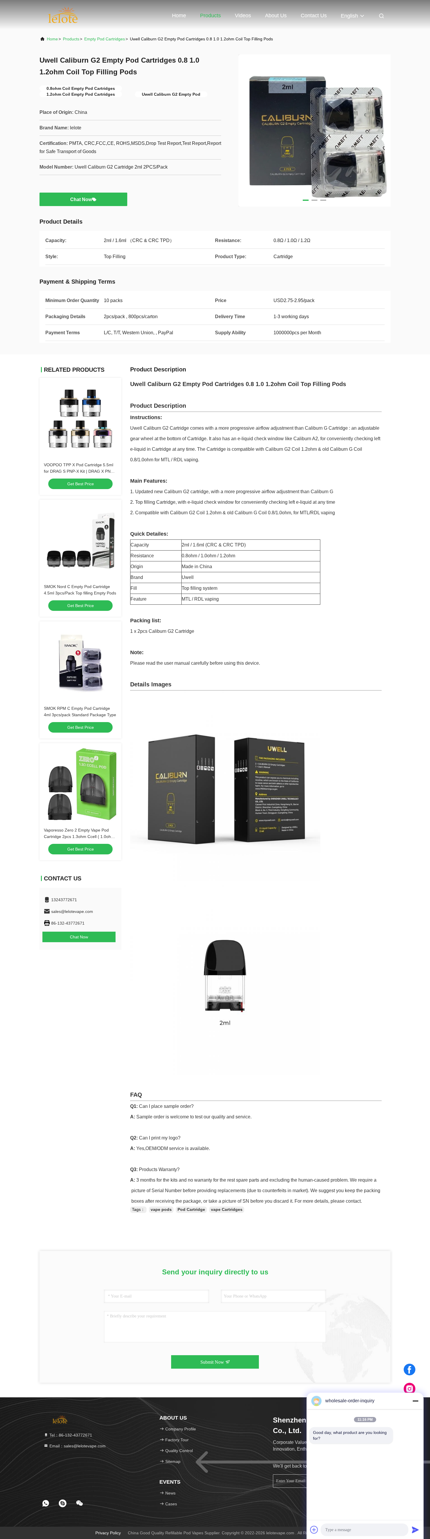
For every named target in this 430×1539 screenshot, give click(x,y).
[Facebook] (409, 1369)
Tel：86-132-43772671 (70, 1435)
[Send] (415, 1529)
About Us (276, 15)
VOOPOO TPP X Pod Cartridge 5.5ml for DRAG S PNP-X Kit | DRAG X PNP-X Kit (79, 471)
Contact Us (314, 15)
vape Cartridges (226, 1209)
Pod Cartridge (191, 1209)
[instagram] (409, 1389)
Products (210, 15)
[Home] (63, 14)
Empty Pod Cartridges (104, 39)
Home (179, 15)
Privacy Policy (108, 1533)
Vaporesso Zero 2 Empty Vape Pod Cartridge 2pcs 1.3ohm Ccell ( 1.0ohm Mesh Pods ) (79, 836)
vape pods (161, 1209)
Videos (243, 15)
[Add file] (314, 1529)
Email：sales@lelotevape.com (77, 1446)
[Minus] (415, 1400)
